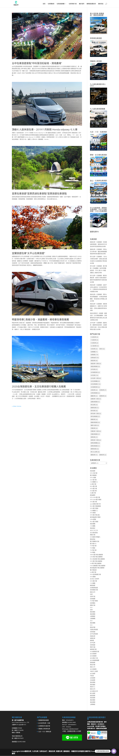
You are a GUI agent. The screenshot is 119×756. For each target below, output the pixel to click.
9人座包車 (94, 343)
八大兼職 (92, 526)
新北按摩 (92, 693)
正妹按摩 (92, 678)
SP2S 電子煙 (93, 473)
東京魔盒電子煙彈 (95, 517)
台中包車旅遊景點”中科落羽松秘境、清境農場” (37, 63)
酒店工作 (92, 667)
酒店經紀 (92, 528)
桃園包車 (94, 419)
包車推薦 (94, 352)
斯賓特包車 (95, 407)
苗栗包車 (94, 437)
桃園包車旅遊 (95, 422)
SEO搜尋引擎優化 (95, 537)
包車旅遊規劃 (61, 4)
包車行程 (92, 596)
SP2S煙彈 (93, 513)
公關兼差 (92, 616)
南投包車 (94, 360)
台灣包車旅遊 (95, 393)
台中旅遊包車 (95, 372)
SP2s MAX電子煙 (95, 497)
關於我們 (81, 4)
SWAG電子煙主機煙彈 (96, 554)
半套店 (92, 676)
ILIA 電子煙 (93, 480)
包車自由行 (95, 357)
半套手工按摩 (94, 671)
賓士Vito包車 (95, 452)
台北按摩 (92, 673)
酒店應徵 (92, 614)
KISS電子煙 (93, 491)
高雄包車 (102, 455)
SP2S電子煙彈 (94, 508)
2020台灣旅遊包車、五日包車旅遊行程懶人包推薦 (39, 386)
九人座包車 (95, 346)
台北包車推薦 (95, 381)
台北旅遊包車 (95, 387)
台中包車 (94, 369)
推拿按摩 (92, 585)
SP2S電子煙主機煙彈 (96, 561)
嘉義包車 (94, 396)
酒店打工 (92, 687)
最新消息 (100, 4)
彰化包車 (94, 405)
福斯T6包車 (95, 425)
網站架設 (92, 539)
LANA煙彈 (93, 519)
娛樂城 (92, 640)
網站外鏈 (92, 627)
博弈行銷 (92, 647)
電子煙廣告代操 (94, 541)
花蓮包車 (94, 428)
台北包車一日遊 (96, 378)
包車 (102, 349)
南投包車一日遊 (96, 363)
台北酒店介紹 (94, 658)
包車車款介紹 (73, 4)
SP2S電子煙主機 (94, 515)
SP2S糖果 (93, 576)
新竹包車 (94, 410)
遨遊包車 (94, 455)
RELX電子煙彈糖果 (95, 506)
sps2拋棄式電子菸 (95, 504)
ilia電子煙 (93, 493)
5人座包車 (94, 337)
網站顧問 (92, 495)
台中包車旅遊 (94, 634)
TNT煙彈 (92, 548)
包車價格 (92, 603)
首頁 (44, 4)
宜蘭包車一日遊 (96, 399)
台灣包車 (102, 390)
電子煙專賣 (93, 475)
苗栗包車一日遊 (96, 440)
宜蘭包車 (102, 396)
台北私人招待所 (94, 579)
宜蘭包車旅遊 (95, 402)
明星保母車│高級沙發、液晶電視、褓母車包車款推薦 (40, 319)
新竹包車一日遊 (96, 413)
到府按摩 (92, 471)
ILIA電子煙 (93, 484)
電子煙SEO (93, 543)
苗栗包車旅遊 (95, 446)
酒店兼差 (92, 612)
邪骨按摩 (92, 662)
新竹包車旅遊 (95, 416)
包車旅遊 (94, 354)
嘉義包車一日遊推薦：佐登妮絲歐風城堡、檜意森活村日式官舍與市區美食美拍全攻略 (98, 244)
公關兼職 (92, 618)
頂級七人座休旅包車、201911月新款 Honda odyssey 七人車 (44, 129)
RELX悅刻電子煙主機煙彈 (97, 559)
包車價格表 (51, 4)
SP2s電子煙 (93, 502)
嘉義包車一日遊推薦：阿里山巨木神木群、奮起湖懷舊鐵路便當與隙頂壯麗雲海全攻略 (98, 251)
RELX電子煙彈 (94, 521)
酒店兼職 (92, 524)
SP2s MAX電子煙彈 (95, 499)
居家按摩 (92, 695)
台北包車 (94, 375)
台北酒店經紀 (94, 532)
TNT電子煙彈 (94, 601)
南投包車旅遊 (95, 366)
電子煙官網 (93, 570)
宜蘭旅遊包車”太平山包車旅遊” (28, 253)
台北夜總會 (93, 653)
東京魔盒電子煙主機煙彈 (97, 568)
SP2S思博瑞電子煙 (95, 574)
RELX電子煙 (93, 486)
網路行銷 (92, 535)
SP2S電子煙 (93, 488)
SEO (91, 607)
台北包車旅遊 (95, 384)
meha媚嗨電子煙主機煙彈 (97, 565)
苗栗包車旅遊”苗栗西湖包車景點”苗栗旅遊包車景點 (39, 193)
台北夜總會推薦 (94, 660)
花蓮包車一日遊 (96, 431)
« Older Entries (16, 406)
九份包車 (94, 349)
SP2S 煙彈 (93, 477)
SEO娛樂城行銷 (94, 651)
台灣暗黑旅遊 (94, 587)
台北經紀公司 (94, 691)
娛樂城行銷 (93, 649)
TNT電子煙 (93, 546)
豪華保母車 (95, 449)
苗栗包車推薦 (95, 443)
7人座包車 (94, 340)
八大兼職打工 (94, 482)
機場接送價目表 (91, 4)
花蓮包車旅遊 (95, 434)
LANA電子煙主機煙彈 (96, 557)
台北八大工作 (94, 530)
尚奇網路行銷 (94, 590)
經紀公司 (92, 592)
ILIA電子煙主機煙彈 (95, 563)
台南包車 (94, 390)
